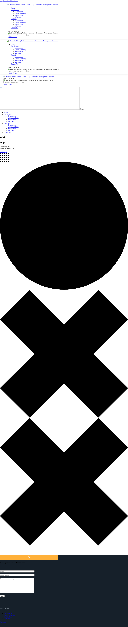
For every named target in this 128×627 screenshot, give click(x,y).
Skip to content (5, 1)
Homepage (3, 152)
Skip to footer (14, 1)
